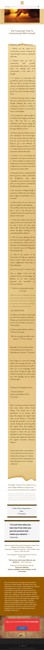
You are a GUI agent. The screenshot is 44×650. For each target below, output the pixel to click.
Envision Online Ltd (31, 648)
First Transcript (26, 339)
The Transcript (19, 648)
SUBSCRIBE (22, 628)
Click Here (23, 366)
